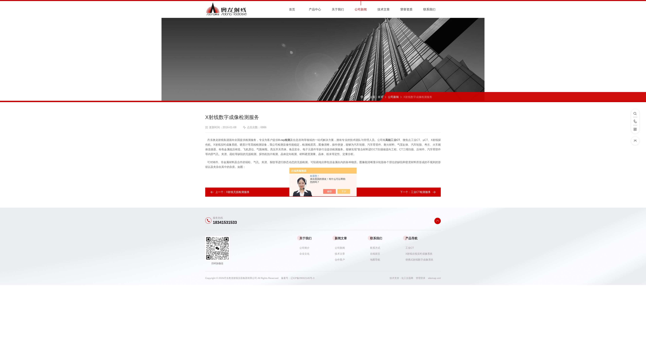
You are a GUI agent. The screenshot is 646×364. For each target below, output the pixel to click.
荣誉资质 (406, 9)
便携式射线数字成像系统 (419, 259)
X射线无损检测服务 (237, 192)
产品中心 (315, 9)
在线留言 (375, 253)
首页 (292, 9)
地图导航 (375, 259)
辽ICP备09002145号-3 (302, 278)
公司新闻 (361, 9)
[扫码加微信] (635, 129)
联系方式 (375, 247)
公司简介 (304, 247)
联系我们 (429, 9)
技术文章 (384, 9)
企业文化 (304, 253)
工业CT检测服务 (421, 192)
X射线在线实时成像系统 (418, 253)
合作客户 (340, 259)
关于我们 (338, 9)
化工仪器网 (408, 278)
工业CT (409, 247)
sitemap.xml (434, 278)
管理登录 (420, 278)
